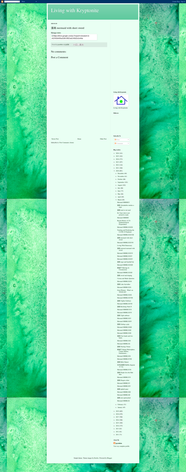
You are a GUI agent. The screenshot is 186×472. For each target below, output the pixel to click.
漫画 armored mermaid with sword (126, 249)
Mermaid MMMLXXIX (124, 295)
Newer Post (55, 139)
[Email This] (74, 45)
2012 (117, 432)
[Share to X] (78, 45)
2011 (117, 435)
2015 (117, 423)
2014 (117, 426)
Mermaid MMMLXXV (124, 318)
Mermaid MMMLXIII (124, 392)
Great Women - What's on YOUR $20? (125, 291)
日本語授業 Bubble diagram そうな (126, 366)
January (120, 407)
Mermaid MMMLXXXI (124, 281)
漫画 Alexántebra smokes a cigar (125, 206)
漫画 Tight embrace (123, 315)
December (121, 173)
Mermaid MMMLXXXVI (125, 253)
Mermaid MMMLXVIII (124, 359)
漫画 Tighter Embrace (124, 301)
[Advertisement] (79, 121)
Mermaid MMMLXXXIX (125, 227)
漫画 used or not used (124, 210)
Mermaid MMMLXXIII (124, 327)
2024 (117, 159)
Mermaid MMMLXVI (124, 377)
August (120, 185)
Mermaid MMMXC (123, 218)
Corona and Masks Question (125, 278)
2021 (117, 168)
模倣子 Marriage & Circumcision (123, 269)
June (119, 191)
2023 (117, 162)
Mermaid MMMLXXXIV (125, 259)
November (121, 176)
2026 (117, 153)
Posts (118, 140)
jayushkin (119, 443)
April (119, 197)
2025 (117, 156)
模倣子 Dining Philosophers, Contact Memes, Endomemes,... (126, 351)
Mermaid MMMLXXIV (124, 321)
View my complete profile (121, 446)
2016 (117, 420)
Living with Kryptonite (75, 10)
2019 (117, 411)
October (120, 179)
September (121, 182)
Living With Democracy (124, 245)
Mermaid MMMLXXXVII (125, 242)
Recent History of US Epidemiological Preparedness (123, 222)
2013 (117, 429)
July (119, 188)
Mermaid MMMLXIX (124, 356)
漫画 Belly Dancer (123, 362)
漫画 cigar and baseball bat (125, 262)
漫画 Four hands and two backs (125, 337)
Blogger (109, 458)
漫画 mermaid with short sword (125, 239)
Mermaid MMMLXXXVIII (125, 235)
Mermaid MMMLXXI (124, 341)
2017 (117, 417)
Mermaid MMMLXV (123, 383)
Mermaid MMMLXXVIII (125, 298)
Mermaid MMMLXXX (124, 287)
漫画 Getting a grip (123, 324)
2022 (117, 165)
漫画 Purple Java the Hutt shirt (125, 373)
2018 (117, 414)
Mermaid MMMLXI (123, 401)
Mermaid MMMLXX (123, 344)
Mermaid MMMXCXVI (124, 309)
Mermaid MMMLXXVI (124, 312)
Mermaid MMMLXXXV (124, 256)
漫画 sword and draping (124, 275)
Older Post (103, 139)
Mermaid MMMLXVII (124, 370)
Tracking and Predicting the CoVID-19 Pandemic (125, 231)
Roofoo (96, 458)
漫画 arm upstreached (124, 398)
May (119, 194)
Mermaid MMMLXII (123, 395)
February (121, 404)
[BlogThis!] (76, 45)
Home (79, 139)
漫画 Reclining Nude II (124, 307)
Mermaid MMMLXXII (124, 330)
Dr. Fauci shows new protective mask (123, 214)
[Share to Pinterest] (82, 45)
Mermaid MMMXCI (123, 202)
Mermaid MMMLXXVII (124, 304)
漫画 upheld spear (122, 389)
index (59, 33)
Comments (119, 143)
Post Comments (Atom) (66, 142)
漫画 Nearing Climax (123, 347)
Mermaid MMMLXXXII (124, 272)
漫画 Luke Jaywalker (123, 284)
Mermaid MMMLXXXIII (125, 265)
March (120, 200)
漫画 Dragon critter (123, 380)
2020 (117, 171)
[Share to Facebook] (80, 45)
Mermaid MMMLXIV (124, 386)
